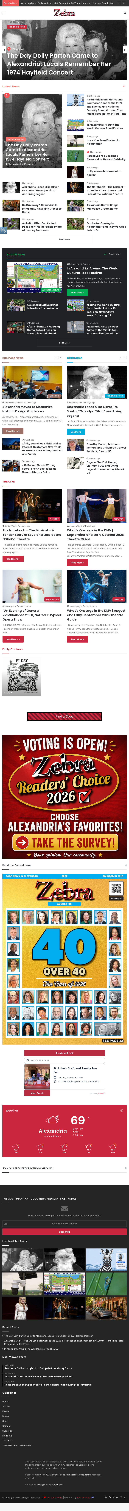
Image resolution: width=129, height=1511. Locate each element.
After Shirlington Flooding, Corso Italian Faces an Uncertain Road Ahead (43, 330)
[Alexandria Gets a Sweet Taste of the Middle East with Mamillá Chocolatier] (75, 327)
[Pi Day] (21, 676)
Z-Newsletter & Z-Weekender (17, 1445)
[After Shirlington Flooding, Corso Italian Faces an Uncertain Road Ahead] (16, 327)
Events (5, 1411)
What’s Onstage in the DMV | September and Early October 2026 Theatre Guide (95, 534)
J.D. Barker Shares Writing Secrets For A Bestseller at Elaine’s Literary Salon (39, 468)
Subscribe (7, 1431)
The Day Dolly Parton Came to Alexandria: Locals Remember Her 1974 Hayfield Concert (59, 63)
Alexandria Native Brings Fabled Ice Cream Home (102, 206)
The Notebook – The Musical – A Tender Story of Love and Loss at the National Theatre (106, 190)
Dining (5, 1416)
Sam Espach (10, 606)
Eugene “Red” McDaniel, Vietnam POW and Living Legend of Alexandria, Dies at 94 (105, 467)
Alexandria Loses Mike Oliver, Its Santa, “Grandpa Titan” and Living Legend (40, 190)
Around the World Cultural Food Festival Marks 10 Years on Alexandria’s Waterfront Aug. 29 (103, 310)
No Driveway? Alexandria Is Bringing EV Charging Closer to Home (42, 208)
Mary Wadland (14, 164)
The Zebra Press (54, 1497)
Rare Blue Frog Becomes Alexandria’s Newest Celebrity (106, 157)
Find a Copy (64, 716)
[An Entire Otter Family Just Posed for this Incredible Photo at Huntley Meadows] (11, 224)
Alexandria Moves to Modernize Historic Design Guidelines (27, 409)
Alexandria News (17, 26)
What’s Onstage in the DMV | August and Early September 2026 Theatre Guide (96, 615)
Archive (6, 1406)
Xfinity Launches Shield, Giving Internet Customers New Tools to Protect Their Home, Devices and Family (42, 449)
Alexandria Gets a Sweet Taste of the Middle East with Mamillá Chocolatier (103, 330)
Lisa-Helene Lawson (14, 402)
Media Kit (7, 1435)
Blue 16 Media (84, 1497)
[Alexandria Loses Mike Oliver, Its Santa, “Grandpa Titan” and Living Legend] (11, 187)
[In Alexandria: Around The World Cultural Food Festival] (75, 125)
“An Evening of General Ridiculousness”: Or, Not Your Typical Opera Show (32, 615)
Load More (64, 239)
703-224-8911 (52, 1474)
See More (76, 431)
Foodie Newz (115, 254)
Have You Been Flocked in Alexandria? (103, 142)
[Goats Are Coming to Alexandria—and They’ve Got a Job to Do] (75, 224)
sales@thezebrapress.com (76, 1474)
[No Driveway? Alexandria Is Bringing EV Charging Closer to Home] (11, 205)
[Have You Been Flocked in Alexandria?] (75, 141)
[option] (64, 50)
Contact (6, 1426)
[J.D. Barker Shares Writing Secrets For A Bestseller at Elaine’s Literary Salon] (11, 465)
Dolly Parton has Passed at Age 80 (104, 173)
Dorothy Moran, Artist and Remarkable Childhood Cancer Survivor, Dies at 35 (106, 447)
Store (5, 1421)
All (124, 86)
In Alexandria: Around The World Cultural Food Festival (47, 3)
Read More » (77, 292)
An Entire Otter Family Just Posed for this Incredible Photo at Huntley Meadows (42, 226)
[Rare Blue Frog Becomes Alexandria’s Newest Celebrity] (75, 156)
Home (5, 1401)
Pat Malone (74, 264)
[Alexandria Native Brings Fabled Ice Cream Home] (75, 205)
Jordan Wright (11, 526)
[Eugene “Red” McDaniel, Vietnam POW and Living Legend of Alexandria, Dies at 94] (75, 463)
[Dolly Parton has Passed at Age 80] (75, 172)
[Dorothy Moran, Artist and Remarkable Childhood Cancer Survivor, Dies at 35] (75, 445)
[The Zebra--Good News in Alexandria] (64, 13)
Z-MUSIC (7, 1440)
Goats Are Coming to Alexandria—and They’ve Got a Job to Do (106, 226)
